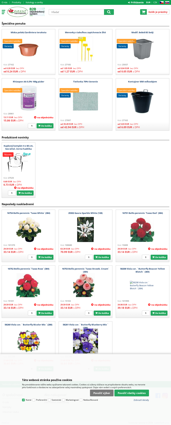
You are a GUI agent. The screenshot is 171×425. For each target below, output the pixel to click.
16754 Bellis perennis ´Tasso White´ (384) (28, 213)
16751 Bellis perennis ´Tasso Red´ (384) (142, 213)
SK (166, 2)
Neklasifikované (90, 399)
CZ (161, 2)
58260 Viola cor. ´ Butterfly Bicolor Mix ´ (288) (28, 324)
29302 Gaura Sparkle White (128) (85, 213)
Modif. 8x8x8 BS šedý (142, 32)
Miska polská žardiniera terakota (28, 32)
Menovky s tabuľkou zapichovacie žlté (85, 32)
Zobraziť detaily (141, 399)
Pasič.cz (17, 12)
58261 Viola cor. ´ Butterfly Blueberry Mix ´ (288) (85, 326)
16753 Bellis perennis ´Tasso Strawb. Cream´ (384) (85, 270)
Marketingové (72, 399)
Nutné (28, 399)
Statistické (56, 399)
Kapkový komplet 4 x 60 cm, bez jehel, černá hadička (18, 147)
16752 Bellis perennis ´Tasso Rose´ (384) (28, 268)
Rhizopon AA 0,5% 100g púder (28, 81)
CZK (155, 2)
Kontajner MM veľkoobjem (142, 81)
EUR (148, 2)
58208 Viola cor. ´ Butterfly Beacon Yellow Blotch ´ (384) (142, 270)
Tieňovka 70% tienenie (85, 81)
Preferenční (41, 399)
